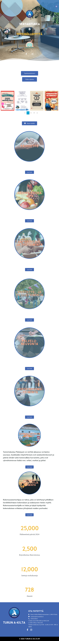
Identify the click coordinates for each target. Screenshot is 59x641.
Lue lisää (29, 172)
